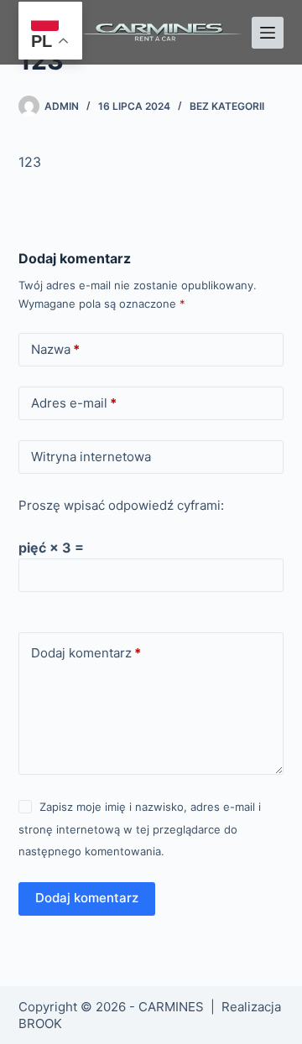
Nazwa (55, 349)
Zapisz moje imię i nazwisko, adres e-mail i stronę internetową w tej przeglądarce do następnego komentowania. (139, 829)
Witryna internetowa (91, 457)
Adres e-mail (74, 403)
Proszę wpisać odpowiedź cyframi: (121, 505)
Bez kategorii (227, 106)
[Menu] (268, 33)
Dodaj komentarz (86, 653)
